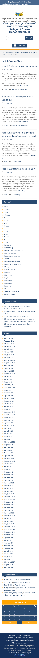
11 (4, 614)
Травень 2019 (9, 537)
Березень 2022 (9, 461)
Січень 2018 (8, 554)
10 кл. (6, 125)
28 (19, 619)
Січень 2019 (8, 540)
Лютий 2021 (8, 488)
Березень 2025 (9, 374)
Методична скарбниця (12, 267)
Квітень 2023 (9, 426)
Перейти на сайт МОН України (19, 2)
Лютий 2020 (8, 518)
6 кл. (5, 89)
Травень (10, 55)
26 (9, 619)
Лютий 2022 (8, 464)
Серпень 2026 (9, 338)
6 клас (6, 226)
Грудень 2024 (9, 382)
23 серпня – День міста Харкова (16, 316)
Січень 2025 (8, 379)
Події (6, 278)
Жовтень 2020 (9, 499)
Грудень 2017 (9, 557)
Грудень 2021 (9, 469)
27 (14, 619)
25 (4, 619)
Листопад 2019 (9, 526)
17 (34, 614)
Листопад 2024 (9, 385)
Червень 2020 (9, 507)
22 (24, 617)
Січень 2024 (8, 406)
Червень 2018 (9, 546)
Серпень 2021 (9, 475)
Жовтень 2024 (9, 387)
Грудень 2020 (9, 494)
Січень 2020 (8, 521)
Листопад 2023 (9, 412)
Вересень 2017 (9, 565)
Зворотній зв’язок (27, 640)
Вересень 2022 (9, 445)
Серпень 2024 (9, 393)
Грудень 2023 (9, 409)
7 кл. (6, 229)
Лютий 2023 (8, 431)
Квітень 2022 (9, 458)
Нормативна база (24, 635)
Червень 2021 (9, 477)
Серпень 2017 (9, 567)
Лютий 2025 (8, 376)
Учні (5, 289)
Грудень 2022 (9, 436)
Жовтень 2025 (9, 360)
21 (19, 617)
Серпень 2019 (9, 535)
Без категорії (9, 248)
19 (9, 617)
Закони (7, 259)
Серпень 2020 (9, 505)
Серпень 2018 (9, 543)
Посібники (8, 280)
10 (34, 611)
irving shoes (8, 588)
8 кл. (6, 234)
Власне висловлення (12, 256)
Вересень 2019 (9, 532)
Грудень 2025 (9, 355)
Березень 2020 (9, 516)
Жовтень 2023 (9, 415)
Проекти (7, 286)
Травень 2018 (9, 548)
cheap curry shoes (10, 579)
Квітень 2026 (9, 344)
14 (19, 614)
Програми (8, 283)
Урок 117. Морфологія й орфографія (19, 66)
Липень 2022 (9, 450)
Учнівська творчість (11, 291)
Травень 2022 (9, 456)
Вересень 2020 (9, 502)
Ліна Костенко (25, 579)
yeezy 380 (7, 582)
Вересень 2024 (9, 390)
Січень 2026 (8, 352)
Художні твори (9, 294)
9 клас (6, 242)
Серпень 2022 (9, 447)
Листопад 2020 (9, 496)
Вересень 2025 (9, 363)
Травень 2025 (9, 368)
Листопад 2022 (9, 439)
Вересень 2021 (9, 472)
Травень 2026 (9, 341)
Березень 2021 (9, 486)
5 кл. (6, 218)
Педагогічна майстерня (24, 638)
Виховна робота (12, 640)
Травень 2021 (9, 480)
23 (29, 617)
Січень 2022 (8, 466)
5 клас (6, 220)
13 (14, 614)
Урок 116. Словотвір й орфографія (18, 168)
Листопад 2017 (9, 559)
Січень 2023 (8, 434)
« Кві (9, 622)
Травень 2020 (9, 510)
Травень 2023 (9, 423)
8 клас (6, 237)
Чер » (29, 622)
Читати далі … (25, 85)
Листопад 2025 (9, 357)
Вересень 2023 (9, 417)
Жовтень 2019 (9, 529)
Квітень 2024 (9, 398)
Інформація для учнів (12, 261)
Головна (11, 635)
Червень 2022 (9, 453)
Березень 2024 (9, 401)
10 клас (7, 209)
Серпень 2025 (9, 365)
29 (24, 619)
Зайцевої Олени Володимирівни (19, 31)
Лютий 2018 (8, 551)
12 (9, 614)
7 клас (6, 231)
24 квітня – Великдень (22, 582)
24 (34, 617)
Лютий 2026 (8, 349)
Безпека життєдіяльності (13, 250)
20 (14, 617)
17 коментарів (16, 162)
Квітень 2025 (9, 371)
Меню (22, 45)
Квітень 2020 (9, 513)
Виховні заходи (10, 253)
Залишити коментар (19, 89)
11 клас (7, 215)
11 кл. (6, 212)
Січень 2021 (8, 491)
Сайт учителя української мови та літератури (19, 25)
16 (29, 614)
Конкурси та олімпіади (12, 264)
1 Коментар (15, 194)
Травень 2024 (9, 395)
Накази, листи (9, 270)
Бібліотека (10, 638)
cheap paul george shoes (13, 593)
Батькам (7, 245)
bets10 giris (8, 585)
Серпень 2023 (9, 420)
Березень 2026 (9, 346)
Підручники (8, 275)
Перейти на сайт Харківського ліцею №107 (15, 4)
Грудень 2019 (9, 524)
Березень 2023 (9, 428)
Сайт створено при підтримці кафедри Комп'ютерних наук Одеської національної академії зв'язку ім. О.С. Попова (19, 648)
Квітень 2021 (9, 483)
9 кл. (6, 240)
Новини (7, 272)
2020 (3, 55)
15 (24, 614)
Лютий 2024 (8, 404)
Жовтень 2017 (9, 562)
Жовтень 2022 (9, 442)
